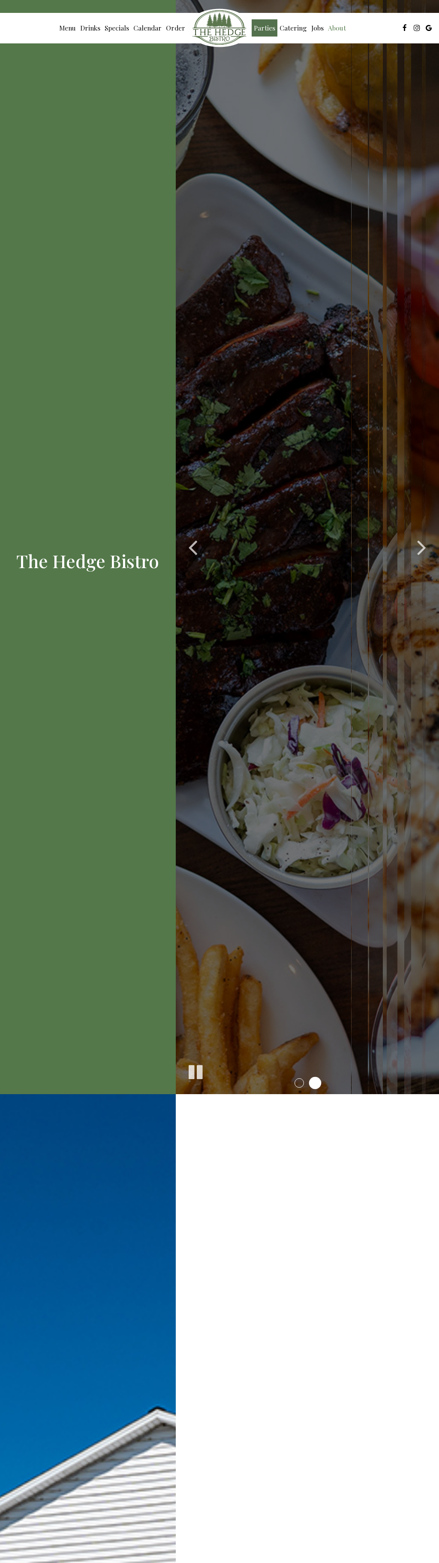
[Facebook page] (405, 28)
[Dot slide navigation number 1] (299, 1083)
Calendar (147, 28)
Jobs (317, 28)
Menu (67, 28)
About (337, 28)
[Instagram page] (417, 28)
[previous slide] (192, 547)
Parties (264, 27)
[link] (219, 28)
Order (175, 28)
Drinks (90, 28)
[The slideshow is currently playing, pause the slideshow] (195, 1070)
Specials (117, 28)
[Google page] (429, 28)
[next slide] (421, 547)
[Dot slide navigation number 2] (315, 1083)
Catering (293, 28)
